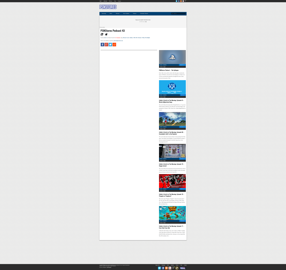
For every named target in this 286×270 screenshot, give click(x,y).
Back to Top (158, 265)
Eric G (105, 37)
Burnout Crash (126, 37)
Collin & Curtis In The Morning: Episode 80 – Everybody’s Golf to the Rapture (171, 133)
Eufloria (131, 37)
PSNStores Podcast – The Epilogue (169, 70)
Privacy (177, 265)
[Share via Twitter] (110, 46)
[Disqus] (127, 68)
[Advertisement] (159, 7)
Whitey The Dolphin (146, 37)
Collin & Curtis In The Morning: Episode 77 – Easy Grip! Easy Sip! (171, 227)
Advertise (172, 265)
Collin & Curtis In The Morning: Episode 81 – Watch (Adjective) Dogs (171, 101)
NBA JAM (135, 37)
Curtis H (161, 64)
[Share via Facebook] (102, 46)
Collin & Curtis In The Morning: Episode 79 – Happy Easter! (171, 165)
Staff (168, 265)
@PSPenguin (109, 267)
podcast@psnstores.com (118, 40)
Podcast (164, 66)
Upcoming (163, 265)
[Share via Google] (106, 46)
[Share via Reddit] (114, 46)
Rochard (139, 37)
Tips (181, 265)
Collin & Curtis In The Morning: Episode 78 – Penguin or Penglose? (171, 195)
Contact (185, 265)
